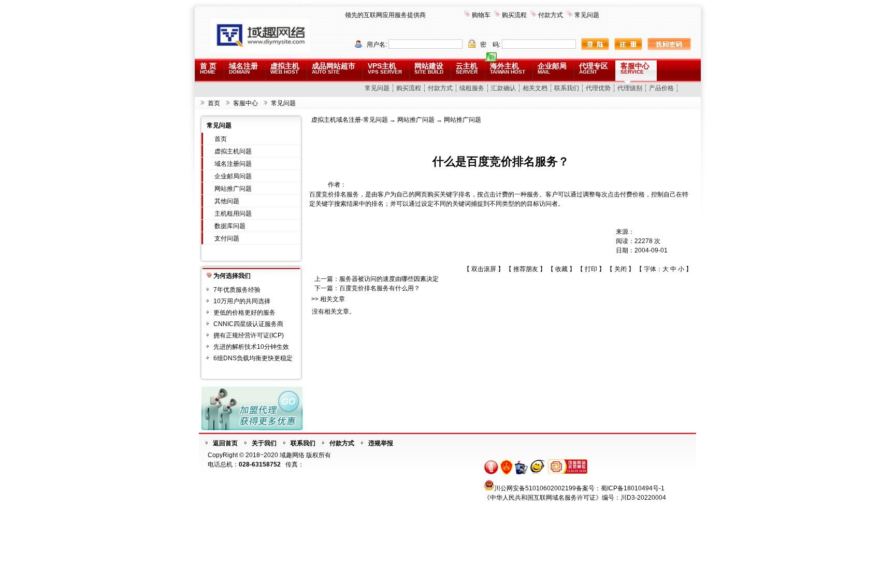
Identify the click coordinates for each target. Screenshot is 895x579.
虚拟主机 (284, 68)
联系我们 (566, 88)
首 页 (208, 68)
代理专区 (593, 68)
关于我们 (264, 443)
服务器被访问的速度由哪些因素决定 (389, 279)
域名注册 (243, 68)
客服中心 (634, 68)
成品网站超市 (333, 68)
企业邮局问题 (233, 176)
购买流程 (514, 15)
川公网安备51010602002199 (535, 488)
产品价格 (661, 88)
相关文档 (535, 88)
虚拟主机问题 (233, 151)
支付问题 (226, 238)
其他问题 (226, 201)
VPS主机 (385, 68)
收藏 (561, 269)
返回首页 (225, 443)
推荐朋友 (525, 269)
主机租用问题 (233, 213)
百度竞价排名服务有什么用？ (379, 288)
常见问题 (586, 15)
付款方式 (550, 15)
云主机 (467, 68)
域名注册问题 (233, 163)
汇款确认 (503, 88)
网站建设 (428, 68)
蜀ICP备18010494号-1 (633, 488)
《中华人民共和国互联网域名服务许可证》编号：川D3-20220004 (575, 497)
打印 (591, 269)
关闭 (620, 269)
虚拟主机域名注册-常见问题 (349, 119)
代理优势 (598, 88)
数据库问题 (230, 226)
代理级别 (629, 88)
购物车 (481, 15)
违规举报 (380, 443)
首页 (214, 103)
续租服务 (471, 88)
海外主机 (507, 68)
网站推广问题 (233, 188)
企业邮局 (552, 68)
